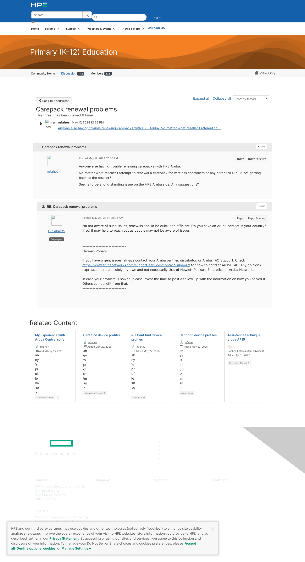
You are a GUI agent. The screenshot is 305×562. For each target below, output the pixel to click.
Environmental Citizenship (111, 505)
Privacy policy (103, 511)
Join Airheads (156, 27)
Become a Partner (226, 492)
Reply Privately (257, 158)
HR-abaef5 (56, 231)
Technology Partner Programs (234, 505)
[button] (212, 528)
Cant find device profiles (101, 335)
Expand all (201, 98)
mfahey (53, 171)
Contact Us (102, 498)
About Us (100, 486)
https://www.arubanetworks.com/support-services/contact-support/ (136, 265)
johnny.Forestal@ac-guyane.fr (246, 350)
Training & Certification (169, 498)
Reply (240, 158)
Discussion (72, 73)
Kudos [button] (261, 146)
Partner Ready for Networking (234, 498)
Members (100, 73)
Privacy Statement (64, 538)
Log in (157, 17)
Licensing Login (164, 511)
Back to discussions (55, 101)
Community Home (43, 73)
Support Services (166, 486)
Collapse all (222, 98)
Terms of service (105, 517)
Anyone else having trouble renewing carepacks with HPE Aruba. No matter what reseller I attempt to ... (139, 128)
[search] (87, 14)
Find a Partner (223, 486)
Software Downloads (168, 505)
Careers (99, 492)
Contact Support (165, 492)
